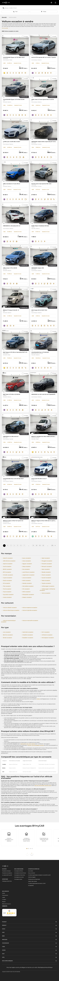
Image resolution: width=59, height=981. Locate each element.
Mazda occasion (26, 583)
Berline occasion (7, 635)
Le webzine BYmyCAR (7, 875)
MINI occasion (26, 591)
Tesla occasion (45, 580)
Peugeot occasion (46, 561)
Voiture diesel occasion (9, 607)
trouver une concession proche (35, 745)
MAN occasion (26, 580)
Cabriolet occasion (27, 632)
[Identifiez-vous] (51, 2)
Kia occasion (25, 569)
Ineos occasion (7, 597)
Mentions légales (31, 877)
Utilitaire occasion (46, 635)
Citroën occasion (7, 575)
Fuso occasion (6, 591)
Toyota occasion (45, 583)
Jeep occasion (26, 566)
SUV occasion (45, 632)
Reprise (3, 901)
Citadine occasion (27, 635)
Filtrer (44, 11)
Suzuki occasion (45, 577)
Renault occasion (46, 566)
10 (33, 545)
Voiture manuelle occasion (29, 620)
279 (52, 545)
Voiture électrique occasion (10, 610)
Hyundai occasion (8, 594)
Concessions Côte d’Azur (19, 875)
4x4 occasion (6, 632)
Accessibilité (31, 885)
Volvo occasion (45, 593)
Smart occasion (45, 575)
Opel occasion (45, 558)
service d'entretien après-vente (43, 785)
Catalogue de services (7, 881)
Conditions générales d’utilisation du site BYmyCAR (39, 875)
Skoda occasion (45, 572)
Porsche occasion (46, 563)
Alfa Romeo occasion (8, 561)
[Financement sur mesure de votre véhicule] (44, 838)
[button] (26, 848)
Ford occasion (6, 589)
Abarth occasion (7, 558)
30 (39, 545)
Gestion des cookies (32, 881)
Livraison (4, 899)
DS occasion (6, 583)
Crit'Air (38, 698)
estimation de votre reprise (28, 743)
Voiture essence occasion (29, 607)
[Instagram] (5, 906)
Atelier (3, 893)
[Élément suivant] (31, 853)
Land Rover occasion (28, 572)
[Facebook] (4, 906)
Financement (5, 895)
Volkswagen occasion (47, 586)
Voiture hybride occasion (29, 610)
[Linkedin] (2, 906)
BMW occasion (7, 569)
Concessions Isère (18, 879)
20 (36, 545)
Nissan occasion (26, 597)
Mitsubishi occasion (27, 594)
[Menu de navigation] (55, 2)
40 (43, 545)
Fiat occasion (6, 586)
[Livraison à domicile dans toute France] (26, 838)
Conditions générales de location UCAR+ (37, 883)
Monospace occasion (47, 637)
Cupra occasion (7, 577)
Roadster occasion (27, 637)
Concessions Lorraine (19, 877)
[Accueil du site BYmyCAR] (6, 2)
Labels (3, 897)
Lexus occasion (26, 577)
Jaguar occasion (26, 563)
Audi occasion (6, 566)
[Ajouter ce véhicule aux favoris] (4, 55)
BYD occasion (6, 572)
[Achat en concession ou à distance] (9, 838)
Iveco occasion (26, 561)
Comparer (26, 36)
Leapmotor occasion (27, 575)
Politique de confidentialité (34, 879)
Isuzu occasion (26, 558)
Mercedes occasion (27, 586)
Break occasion (7, 637)
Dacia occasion (7, 580)
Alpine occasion (7, 563)
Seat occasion (45, 569)
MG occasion (25, 589)
